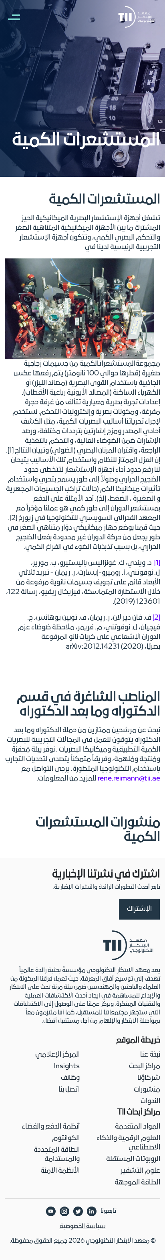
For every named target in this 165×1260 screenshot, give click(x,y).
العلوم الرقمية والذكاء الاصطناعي (128, 1143)
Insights (67, 1066)
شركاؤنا (148, 1078)
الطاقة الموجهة (137, 1182)
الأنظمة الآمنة (60, 1171)
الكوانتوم (66, 1138)
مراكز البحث (144, 1066)
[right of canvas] (10, 17)
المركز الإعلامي (57, 1054)
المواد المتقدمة (137, 1126)
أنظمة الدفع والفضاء (51, 1126)
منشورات (147, 1089)
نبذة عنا (150, 1054)
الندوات (150, 1101)
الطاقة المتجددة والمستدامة (57, 1154)
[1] (157, 563)
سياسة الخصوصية (83, 1227)
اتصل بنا (69, 1089)
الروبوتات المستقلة (133, 1159)
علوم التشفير (140, 1171)
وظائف (70, 1078)
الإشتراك (139, 909)
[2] (156, 618)
